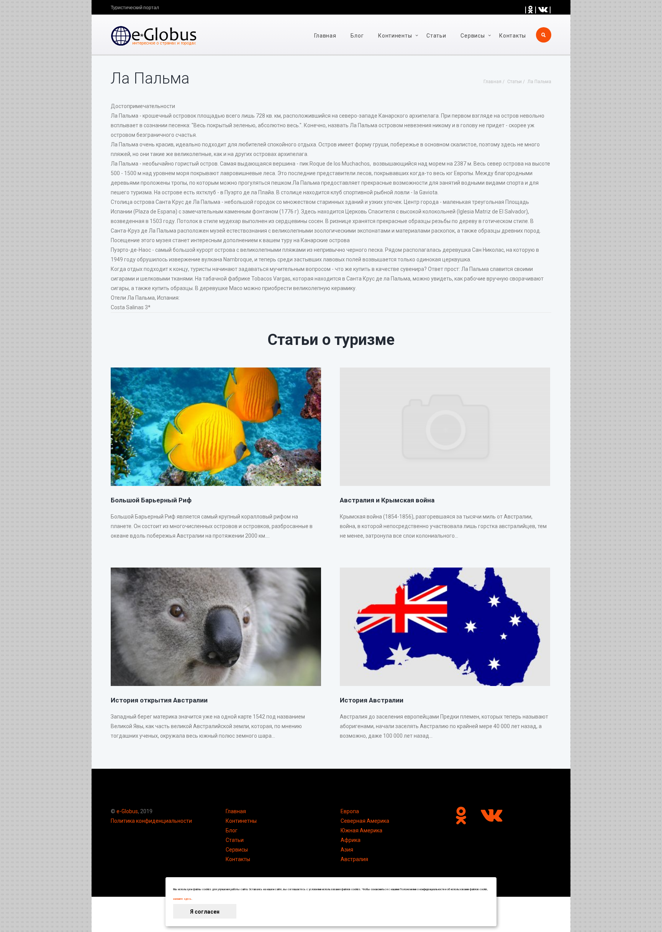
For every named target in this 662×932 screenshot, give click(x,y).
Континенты (395, 36)
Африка (350, 840)
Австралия (354, 859)
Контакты (512, 36)
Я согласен (205, 912)
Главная (325, 36)
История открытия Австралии (159, 700)
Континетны (241, 821)
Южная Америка (361, 830)
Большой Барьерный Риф (151, 500)
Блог (357, 36)
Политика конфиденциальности (151, 821)
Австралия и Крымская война (387, 500)
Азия (347, 850)
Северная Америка (365, 821)
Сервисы (237, 850)
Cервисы (472, 36)
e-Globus (127, 811)
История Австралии (371, 700)
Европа (350, 811)
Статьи (436, 36)
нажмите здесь (182, 899)
